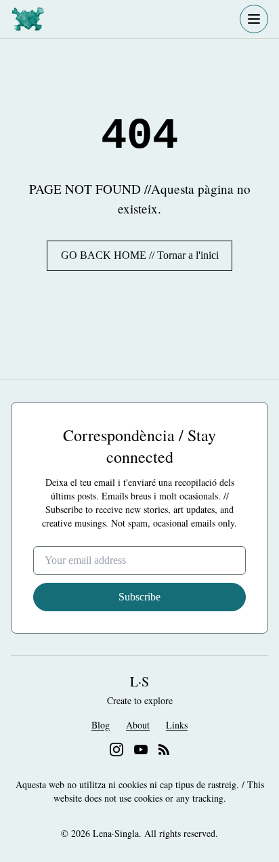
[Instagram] (116, 749)
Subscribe (139, 596)
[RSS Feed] (163, 749)
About (138, 724)
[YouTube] (141, 749)
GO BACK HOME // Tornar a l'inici (140, 255)
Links (177, 724)
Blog (100, 724)
